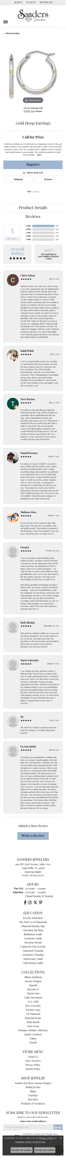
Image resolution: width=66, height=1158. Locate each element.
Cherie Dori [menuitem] (33, 994)
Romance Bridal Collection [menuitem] (33, 1030)
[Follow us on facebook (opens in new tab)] (25, 902)
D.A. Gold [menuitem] (33, 1002)
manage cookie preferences (30, 1141)
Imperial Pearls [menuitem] (33, 1018)
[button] (18, 2)
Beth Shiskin (27, 623)
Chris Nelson (27, 276)
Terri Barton (27, 399)
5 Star (28, 226)
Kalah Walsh (27, 351)
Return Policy (33, 1069)
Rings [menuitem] (33, 1091)
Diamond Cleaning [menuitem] (33, 951)
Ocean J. (24, 547)
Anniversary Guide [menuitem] (33, 959)
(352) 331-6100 (33, 111)
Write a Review (33, 836)
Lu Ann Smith (28, 747)
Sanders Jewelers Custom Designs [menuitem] (33, 1083)
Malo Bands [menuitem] (33, 1022)
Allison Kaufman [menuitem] (33, 977)
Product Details (33, 208)
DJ (21, 717)
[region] (33, 74)
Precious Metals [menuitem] (33, 943)
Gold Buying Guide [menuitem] (33, 963)
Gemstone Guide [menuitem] (33, 938)
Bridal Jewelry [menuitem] (33, 1087)
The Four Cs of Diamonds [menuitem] (33, 922)
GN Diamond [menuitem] (33, 1014)
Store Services (33, 1061)
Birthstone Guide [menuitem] (33, 934)
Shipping (18, 180)
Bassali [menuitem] (33, 985)
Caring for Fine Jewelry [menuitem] (33, 947)
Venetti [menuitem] (33, 1043)
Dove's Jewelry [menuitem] (33, 1006)
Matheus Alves (28, 512)
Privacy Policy (33, 1065)
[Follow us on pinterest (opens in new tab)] (40, 902)
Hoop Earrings (13, 34)
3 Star (28, 233)
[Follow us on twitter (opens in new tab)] (35, 902)
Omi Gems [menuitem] (33, 1026)
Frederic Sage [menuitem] (33, 1010)
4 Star (28, 229)
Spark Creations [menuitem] (33, 1034)
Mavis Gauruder (29, 660)
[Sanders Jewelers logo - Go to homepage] (33, 16)
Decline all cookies (21, 1150)
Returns (48, 180)
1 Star (28, 240)
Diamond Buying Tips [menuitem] (33, 926)
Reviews (33, 217)
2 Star (28, 236)
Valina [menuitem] (33, 1039)
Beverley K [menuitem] (33, 989)
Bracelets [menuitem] (33, 1100)
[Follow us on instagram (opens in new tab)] (30, 902)
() (57, 226)
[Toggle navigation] (5, 20)
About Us (33, 1057)
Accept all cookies (44, 1150)
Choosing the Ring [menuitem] (33, 930)
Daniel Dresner (29, 453)
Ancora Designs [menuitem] (33, 981)
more (39, 155)
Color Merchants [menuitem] (33, 998)
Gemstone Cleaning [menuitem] (33, 955)
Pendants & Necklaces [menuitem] (33, 1104)
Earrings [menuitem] (33, 1095)
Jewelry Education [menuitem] (33, 918)
